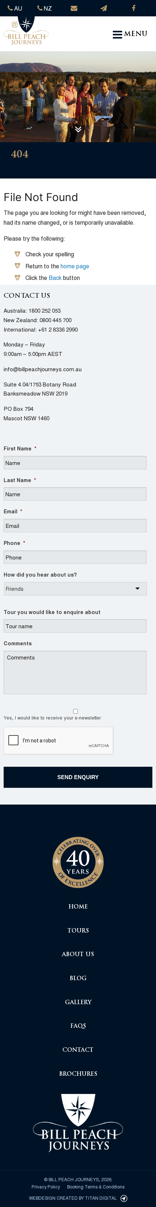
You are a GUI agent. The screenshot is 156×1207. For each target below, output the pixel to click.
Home (78, 907)
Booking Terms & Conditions (95, 1186)
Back (55, 277)
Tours (78, 931)
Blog (78, 979)
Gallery (78, 1003)
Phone (14, 543)
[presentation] (59, 741)
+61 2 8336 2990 (58, 329)
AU (17, 8)
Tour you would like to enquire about (52, 612)
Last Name (20, 480)
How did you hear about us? (40, 574)
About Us (78, 955)
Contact (78, 1050)
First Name (20, 448)
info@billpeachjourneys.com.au (43, 369)
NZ (47, 8)
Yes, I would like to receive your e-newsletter (52, 717)
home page (75, 266)
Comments (18, 643)
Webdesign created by (73, 1198)
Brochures (78, 1074)
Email (13, 511)
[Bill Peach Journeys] (78, 858)
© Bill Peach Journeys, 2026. (78, 1179)
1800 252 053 (45, 310)
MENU (135, 34)
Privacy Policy (46, 1186)
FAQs (78, 1026)
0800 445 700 (55, 320)
